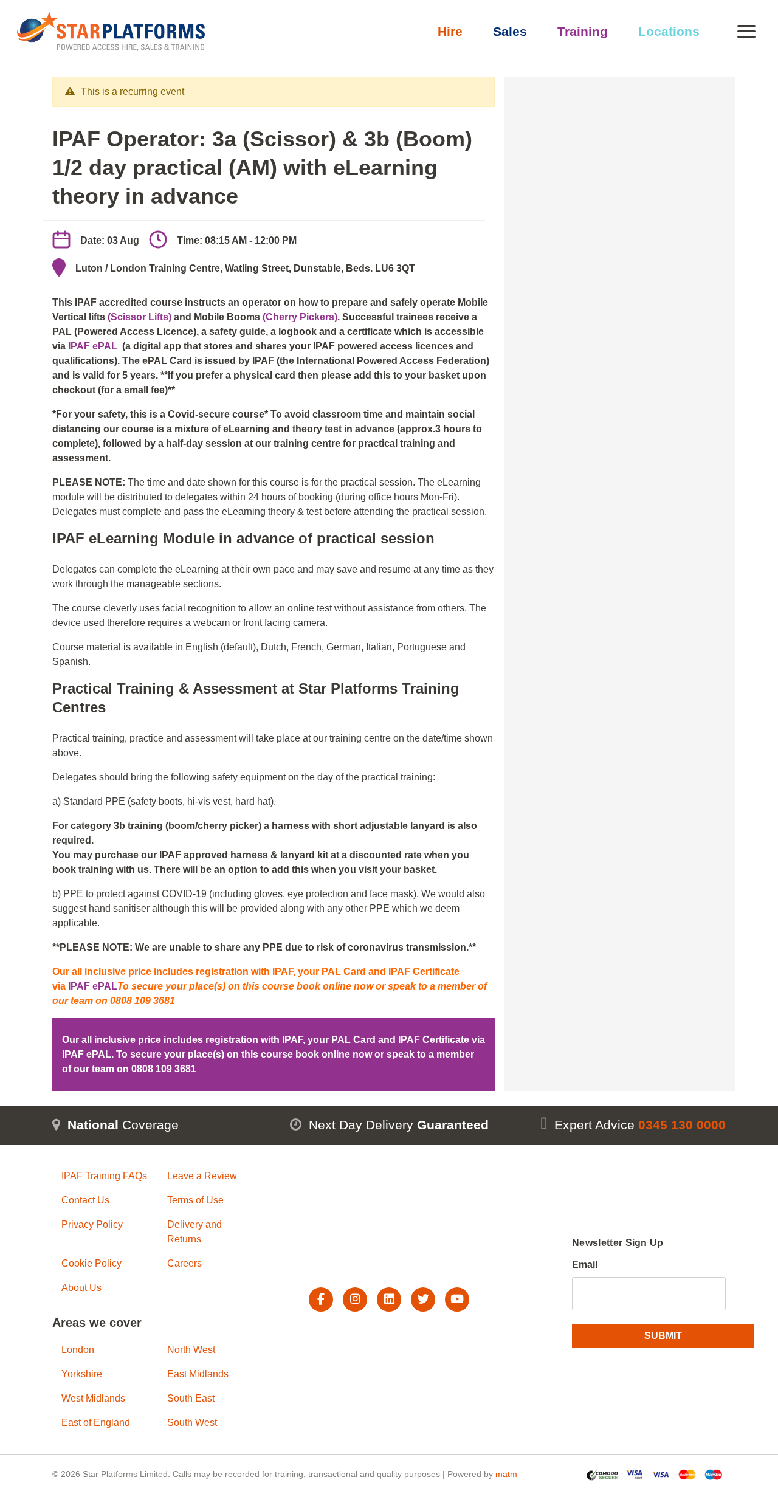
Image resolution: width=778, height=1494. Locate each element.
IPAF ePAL (92, 346)
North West (191, 1349)
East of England (95, 1422)
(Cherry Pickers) (300, 317)
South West (192, 1422)
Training (582, 31)
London (77, 1349)
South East (191, 1398)
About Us (81, 1287)
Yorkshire (81, 1374)
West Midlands (93, 1398)
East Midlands (198, 1374)
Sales (510, 31)
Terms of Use (195, 1200)
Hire (450, 31)
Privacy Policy (92, 1224)
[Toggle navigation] (746, 31)
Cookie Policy (91, 1263)
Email (584, 1264)
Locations (669, 31)
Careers (184, 1263)
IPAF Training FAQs (104, 1176)
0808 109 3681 (163, 1069)
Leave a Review (202, 1176)
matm (506, 1474)
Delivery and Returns (194, 1231)
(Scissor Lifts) (139, 317)
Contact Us (85, 1200)
